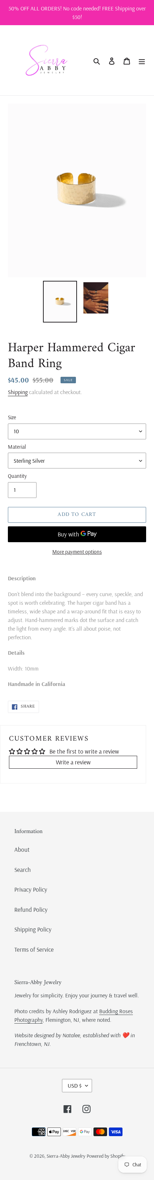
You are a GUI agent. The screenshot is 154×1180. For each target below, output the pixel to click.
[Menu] (141, 60)
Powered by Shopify (106, 1156)
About (22, 849)
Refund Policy (31, 909)
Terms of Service (34, 949)
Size (12, 417)
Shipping (18, 391)
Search (22, 869)
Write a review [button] (73, 762)
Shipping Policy (33, 929)
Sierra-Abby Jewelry (66, 1156)
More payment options (77, 551)
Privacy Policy (30, 889)
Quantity (17, 475)
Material (17, 446)
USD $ (75, 1085)
